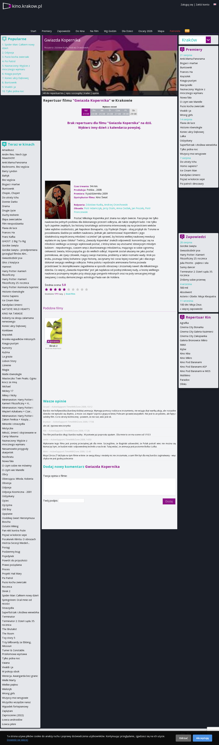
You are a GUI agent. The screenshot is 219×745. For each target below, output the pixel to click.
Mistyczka (7, 428)
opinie (95, 93)
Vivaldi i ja (185, 110)
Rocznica (7, 586)
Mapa (161, 31)
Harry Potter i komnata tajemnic (20, 287)
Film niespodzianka (12, 223)
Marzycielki (186, 85)
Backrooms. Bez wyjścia (15, 166)
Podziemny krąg (11, 551)
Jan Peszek (138, 208)
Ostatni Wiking (10, 526)
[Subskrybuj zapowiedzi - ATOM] (187, 31)
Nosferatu (8, 456)
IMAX (183, 344)
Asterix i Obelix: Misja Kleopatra (198, 296)
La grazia (7, 356)
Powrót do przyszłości (14, 560)
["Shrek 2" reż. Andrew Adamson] (53, 331)
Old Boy (6, 509)
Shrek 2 (53, 345)
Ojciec (5, 500)
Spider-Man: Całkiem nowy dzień (20, 595)
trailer (87, 93)
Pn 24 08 (94, 112)
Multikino (185, 375)
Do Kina (80, 31)
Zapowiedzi (63, 31)
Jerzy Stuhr (109, 208)
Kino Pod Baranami (191, 362)
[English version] (215, 4)
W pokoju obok (10, 671)
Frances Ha (186, 71)
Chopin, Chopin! (11, 193)
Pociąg (6, 547)
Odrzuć (183, 738)
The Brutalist (9, 629)
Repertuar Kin (198, 317)
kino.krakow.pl (27, 6)
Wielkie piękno (10, 684)
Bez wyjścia (8, 179)
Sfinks (183, 384)
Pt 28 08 (126, 112)
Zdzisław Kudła (61, 47)
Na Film (94, 31)
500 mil (184, 287)
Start (33, 31)
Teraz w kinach (21, 144)
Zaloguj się (187, 4)
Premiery (47, 31)
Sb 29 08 (134, 112)
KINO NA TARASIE (12, 313)
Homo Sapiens (10, 296)
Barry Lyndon (9, 171)
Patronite (175, 31)
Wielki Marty (9, 680)
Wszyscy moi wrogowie (193, 153)
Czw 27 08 (118, 112)
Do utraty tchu (188, 161)
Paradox (185, 379)
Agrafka (184, 322)
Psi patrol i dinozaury (192, 183)
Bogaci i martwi (189, 63)
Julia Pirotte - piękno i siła (194, 263)
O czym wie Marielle (191, 101)
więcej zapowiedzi (192, 308)
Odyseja (9, 52)
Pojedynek (8, 556)
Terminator (8, 616)
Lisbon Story (9, 361)
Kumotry (7, 347)
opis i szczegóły (74, 93)
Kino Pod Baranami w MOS (195, 371)
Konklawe (7, 330)
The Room (8, 633)
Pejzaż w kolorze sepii (192, 179)
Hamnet (6, 266)
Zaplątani (7, 711)
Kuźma (6, 352)
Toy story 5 (8, 637)
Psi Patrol (10, 61)
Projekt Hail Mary (12, 573)
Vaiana (6, 662)
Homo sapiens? (189, 166)
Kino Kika (185, 353)
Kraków (189, 40)
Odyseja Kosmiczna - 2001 (17, 491)
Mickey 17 (7, 390)
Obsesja (6, 483)
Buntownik (186, 67)
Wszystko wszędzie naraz (16, 702)
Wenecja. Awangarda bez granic (20, 676)
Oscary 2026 (145, 31)
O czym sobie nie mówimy (16, 465)
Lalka (183, 136)
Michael (6, 386)
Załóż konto (202, 4)
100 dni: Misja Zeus (191, 304)
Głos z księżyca (10, 262)
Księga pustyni (188, 80)
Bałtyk (5, 175)
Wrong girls (186, 115)
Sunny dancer (187, 267)
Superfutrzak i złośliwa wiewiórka (198, 144)
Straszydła (8, 607)
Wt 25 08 (102, 112)
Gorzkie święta (188, 246)
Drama (6, 206)
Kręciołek (185, 76)
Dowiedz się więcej (17, 739)
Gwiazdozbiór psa (190, 250)
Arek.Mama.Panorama (192, 58)
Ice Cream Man (188, 170)
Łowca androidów (12, 719)
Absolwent (186, 292)
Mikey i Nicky (9, 395)
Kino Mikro (186, 358)
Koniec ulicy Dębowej (192, 131)
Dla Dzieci (127, 31)
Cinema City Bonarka (191, 327)
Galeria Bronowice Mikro (193, 340)
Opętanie (7, 513)
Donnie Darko (10, 201)
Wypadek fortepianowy (15, 706)
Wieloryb (7, 689)
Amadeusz (8, 150)
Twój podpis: (51, 500)
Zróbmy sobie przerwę (192, 279)
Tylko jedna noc (189, 149)
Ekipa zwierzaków (12, 219)
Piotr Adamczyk (93, 208)
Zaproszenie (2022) (13, 715)
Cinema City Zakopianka (193, 336)
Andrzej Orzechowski (79, 47)
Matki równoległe (12, 374)
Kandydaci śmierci (190, 175)
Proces (6, 569)
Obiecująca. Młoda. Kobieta (17, 478)
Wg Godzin (110, 31)
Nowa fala (185, 97)
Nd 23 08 (86, 112)
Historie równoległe (191, 127)
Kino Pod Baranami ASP (193, 366)
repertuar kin (57, 93)
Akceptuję (202, 738)
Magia (5, 369)
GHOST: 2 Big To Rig (14, 241)
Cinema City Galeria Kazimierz (196, 331)
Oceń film (70, 294)
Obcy (5, 474)
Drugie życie (9, 210)
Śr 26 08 (110, 112)
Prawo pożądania (12, 564)
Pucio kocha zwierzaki (192, 106)
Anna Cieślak (123, 208)
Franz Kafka (8, 236)
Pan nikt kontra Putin (14, 530)
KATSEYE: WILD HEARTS (16, 309)
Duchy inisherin (10, 214)
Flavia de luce (187, 123)
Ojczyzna (7, 505)
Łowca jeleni (9, 724)
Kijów (183, 349)
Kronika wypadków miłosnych (18, 339)
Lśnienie (6, 365)
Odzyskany (186, 140)
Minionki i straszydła (13, 423)
